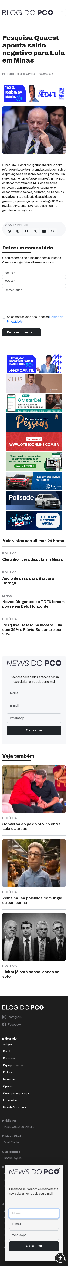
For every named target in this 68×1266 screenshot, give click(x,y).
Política (7, 1072)
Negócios (9, 1079)
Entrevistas (10, 1100)
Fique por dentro (13, 1065)
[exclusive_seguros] (34, 422)
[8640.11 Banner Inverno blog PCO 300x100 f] (34, 520)
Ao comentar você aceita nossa (35, 319)
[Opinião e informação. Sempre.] (27, 12)
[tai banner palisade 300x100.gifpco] (34, 500)
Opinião (8, 1086)
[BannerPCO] (34, 383)
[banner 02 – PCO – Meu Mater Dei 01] (34, 402)
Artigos (7, 1044)
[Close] (59, 1169)
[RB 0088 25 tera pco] (34, 480)
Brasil (6, 1051)
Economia (9, 1058)
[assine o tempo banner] (34, 461)
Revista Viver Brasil (14, 1107)
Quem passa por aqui (16, 1093)
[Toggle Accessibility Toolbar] (60, 1258)
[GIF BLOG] (34, 441)
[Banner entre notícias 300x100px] (34, 363)
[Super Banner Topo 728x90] (34, 93)
